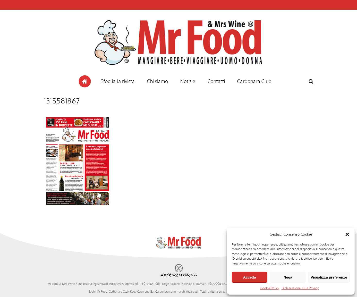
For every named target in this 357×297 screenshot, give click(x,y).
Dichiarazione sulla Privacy (300, 288)
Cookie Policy (269, 288)
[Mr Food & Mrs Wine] (178, 74)
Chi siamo (157, 81)
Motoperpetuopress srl (123, 284)
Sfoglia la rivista (118, 81)
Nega (287, 277)
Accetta (249, 277)
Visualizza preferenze (329, 277)
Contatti (216, 81)
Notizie (187, 81)
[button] (347, 234)
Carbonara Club (254, 81)
